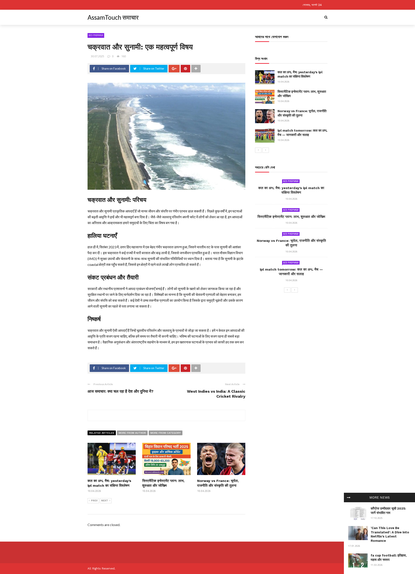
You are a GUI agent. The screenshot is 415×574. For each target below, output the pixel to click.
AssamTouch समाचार (113, 17)
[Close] (348, 497)
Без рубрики (96, 35)
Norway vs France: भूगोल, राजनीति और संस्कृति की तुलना (302, 113)
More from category (165, 432)
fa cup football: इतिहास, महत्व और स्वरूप (389, 557)
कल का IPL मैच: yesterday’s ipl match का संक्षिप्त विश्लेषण (300, 74)
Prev (94, 500)
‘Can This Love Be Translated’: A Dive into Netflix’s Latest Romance (390, 534)
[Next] (265, 150)
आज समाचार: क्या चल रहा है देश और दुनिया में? (120, 391)
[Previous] (258, 150)
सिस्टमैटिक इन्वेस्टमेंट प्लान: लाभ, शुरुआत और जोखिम (291, 217)
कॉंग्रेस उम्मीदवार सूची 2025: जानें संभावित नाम (388, 511)
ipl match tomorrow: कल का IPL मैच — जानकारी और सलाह (302, 133)
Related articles (101, 432)
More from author (132, 432)
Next (104, 500)
